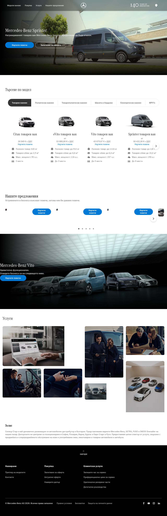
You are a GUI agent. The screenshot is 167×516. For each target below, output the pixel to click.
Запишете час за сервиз (95, 472)
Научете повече (25, 144)
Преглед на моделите (15, 472)
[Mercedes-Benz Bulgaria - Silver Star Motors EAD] (83, 5)
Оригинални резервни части (97, 482)
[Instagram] (153, 503)
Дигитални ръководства (95, 487)
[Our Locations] (156, 5)
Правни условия (64, 503)
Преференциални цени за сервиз (99, 477)
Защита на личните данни (100, 503)
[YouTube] (148, 503)
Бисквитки (80, 503)
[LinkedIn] (158, 503)
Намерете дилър (52, 482)
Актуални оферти (52, 477)
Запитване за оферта (54, 472)
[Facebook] (143, 503)
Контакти (9, 477)
